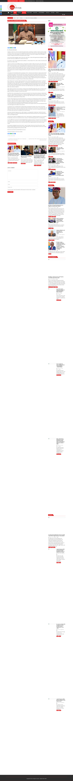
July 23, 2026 (59, 629)
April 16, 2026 (51, 223)
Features (9, 135)
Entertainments (59, 300)
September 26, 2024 (60, 445)
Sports (54, 547)
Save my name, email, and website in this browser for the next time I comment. (21, 189)
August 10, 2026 (51, 537)
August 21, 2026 (10, 156)
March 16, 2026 (59, 234)
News (12, 135)
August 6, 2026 (59, 553)
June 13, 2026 (51, 279)
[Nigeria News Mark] (8, 12)
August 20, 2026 (51, 100)
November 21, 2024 (60, 368)
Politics (14, 135)
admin (15, 22)
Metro (49, 105)
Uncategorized (15, 162)
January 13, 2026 (59, 293)
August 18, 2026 (59, 111)
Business (50, 118)
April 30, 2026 (59, 702)
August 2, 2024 (51, 250)
